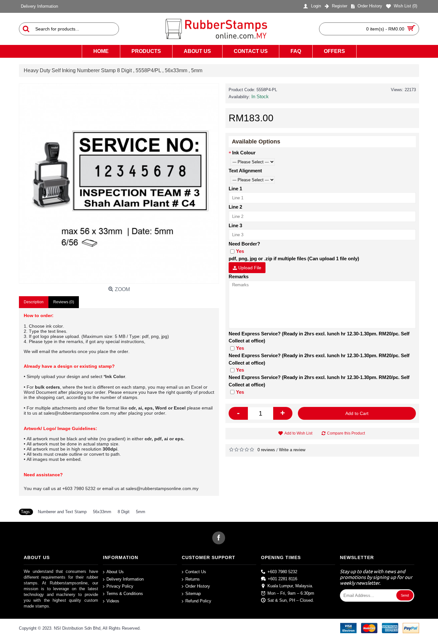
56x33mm (102, 511)
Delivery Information (125, 579)
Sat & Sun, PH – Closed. (290, 600)
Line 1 (235, 188)
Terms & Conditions (124, 593)
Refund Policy (198, 600)
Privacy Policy (119, 586)
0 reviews (266, 449)
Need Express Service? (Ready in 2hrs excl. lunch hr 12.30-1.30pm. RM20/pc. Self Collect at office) (319, 337)
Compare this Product (346, 433)
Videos (112, 600)
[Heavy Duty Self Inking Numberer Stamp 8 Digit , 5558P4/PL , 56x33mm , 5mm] (119, 183)
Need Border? (244, 243)
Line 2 (235, 207)
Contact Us (195, 571)
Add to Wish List (298, 433)
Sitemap (193, 593)
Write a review (292, 449)
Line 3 (235, 225)
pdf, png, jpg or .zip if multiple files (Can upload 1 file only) (294, 258)
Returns (192, 579)
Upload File (249, 267)
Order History (197, 586)
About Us (115, 571)
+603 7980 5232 (282, 571)
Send (405, 595)
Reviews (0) (63, 302)
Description (34, 302)
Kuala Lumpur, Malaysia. (290, 585)
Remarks (238, 276)
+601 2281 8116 (282, 578)
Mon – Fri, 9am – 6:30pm (290, 593)
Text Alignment (245, 170)
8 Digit (124, 511)
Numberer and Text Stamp (62, 511)
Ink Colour (244, 152)
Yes (240, 251)
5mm (140, 511)
